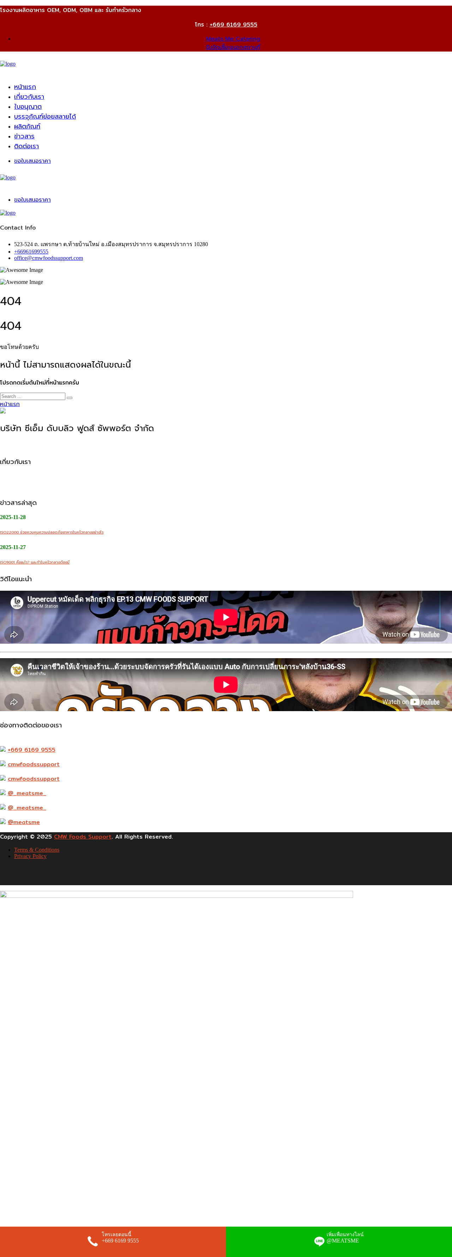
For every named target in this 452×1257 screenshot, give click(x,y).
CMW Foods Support (83, 836)
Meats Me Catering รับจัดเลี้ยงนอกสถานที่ (233, 43)
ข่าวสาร (24, 136)
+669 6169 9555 (233, 24)
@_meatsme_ (27, 793)
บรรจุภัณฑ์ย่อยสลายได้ (45, 116)
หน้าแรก (25, 87)
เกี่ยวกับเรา (29, 97)
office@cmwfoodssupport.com (48, 258)
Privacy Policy (30, 856)
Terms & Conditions (36, 850)
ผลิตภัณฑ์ (27, 126)
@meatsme (24, 822)
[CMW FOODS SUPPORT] (8, 64)
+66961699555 (31, 252)
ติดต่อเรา (26, 146)
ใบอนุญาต (28, 107)
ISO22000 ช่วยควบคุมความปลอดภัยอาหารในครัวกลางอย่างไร (51, 532)
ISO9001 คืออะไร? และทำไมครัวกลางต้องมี (35, 562)
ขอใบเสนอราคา (32, 161)
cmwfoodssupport (34, 764)
